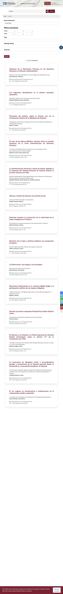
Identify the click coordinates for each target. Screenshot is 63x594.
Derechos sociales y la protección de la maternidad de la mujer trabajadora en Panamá (31, 218)
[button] (61, 47)
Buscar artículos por (9, 20)
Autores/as (7, 49)
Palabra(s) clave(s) (9, 43)
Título (5, 37)
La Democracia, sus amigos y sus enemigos (25, 264)
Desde (5, 31)
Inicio (5, 16)
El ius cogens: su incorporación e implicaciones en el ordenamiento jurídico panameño (31, 392)
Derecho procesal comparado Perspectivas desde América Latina (31, 312)
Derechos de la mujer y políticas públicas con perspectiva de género (31, 242)
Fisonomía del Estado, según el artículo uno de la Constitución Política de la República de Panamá (31, 117)
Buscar (7, 56)
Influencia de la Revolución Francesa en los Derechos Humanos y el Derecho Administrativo (31, 70)
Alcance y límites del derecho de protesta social (27, 196)
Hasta (5, 33)
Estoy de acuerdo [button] (56, 590)
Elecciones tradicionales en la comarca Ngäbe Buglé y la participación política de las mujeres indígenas (31, 287)
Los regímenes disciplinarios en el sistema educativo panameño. (31, 93)
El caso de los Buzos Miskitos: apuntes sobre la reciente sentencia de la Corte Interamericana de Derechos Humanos (31, 143)
